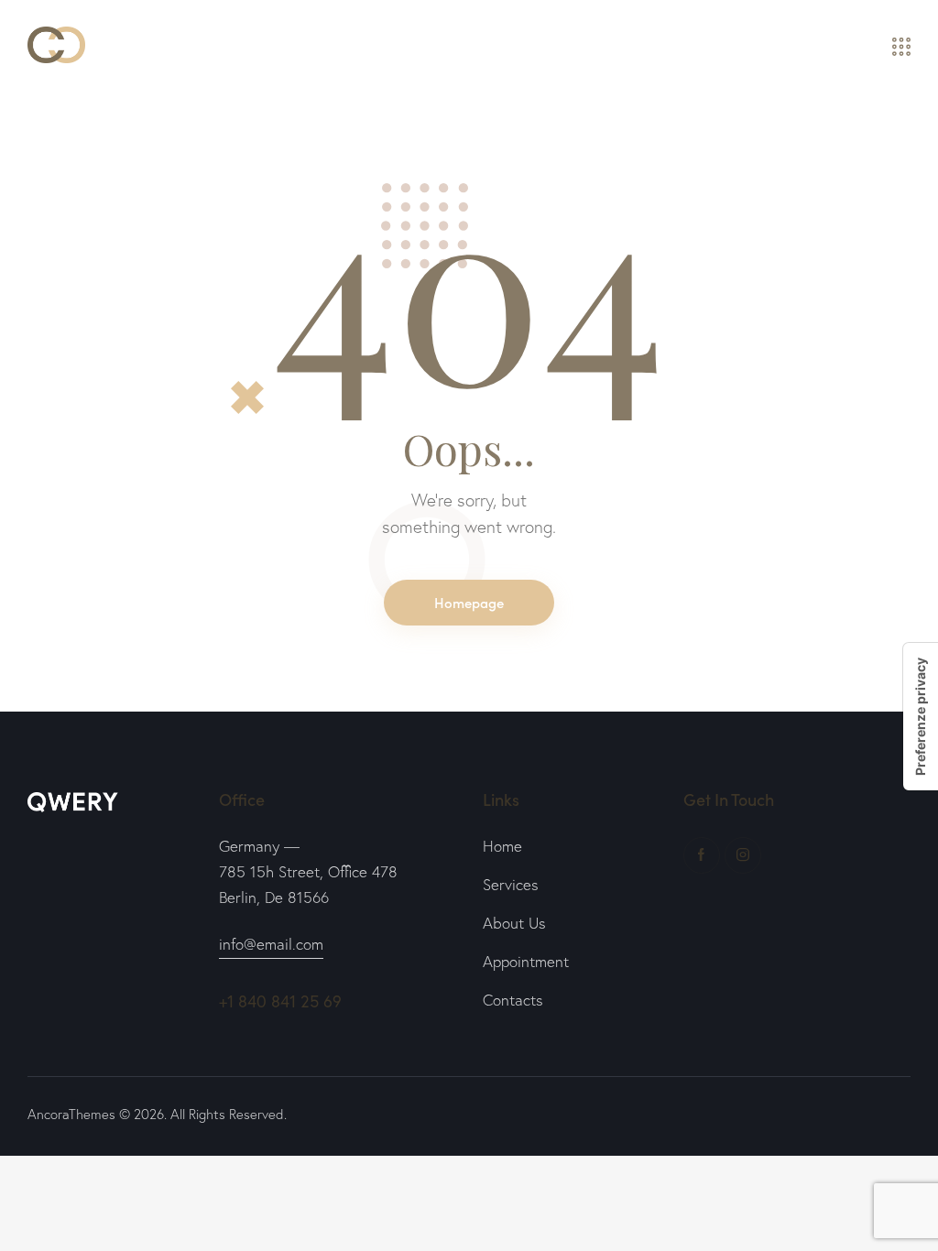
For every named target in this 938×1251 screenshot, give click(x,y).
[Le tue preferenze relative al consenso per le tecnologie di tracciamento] (920, 716)
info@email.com (271, 943)
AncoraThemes (71, 1114)
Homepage (469, 602)
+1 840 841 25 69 (280, 1001)
